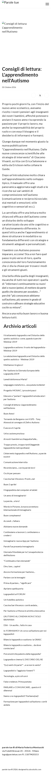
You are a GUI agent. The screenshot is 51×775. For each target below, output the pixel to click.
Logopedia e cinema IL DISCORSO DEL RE (23, 659)
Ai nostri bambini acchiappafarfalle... (21, 439)
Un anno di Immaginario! (15, 495)
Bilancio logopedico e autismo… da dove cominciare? (22, 647)
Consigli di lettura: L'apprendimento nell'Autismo (20, 406)
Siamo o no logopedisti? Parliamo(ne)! (21, 696)
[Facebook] (33, 95)
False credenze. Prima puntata (17, 681)
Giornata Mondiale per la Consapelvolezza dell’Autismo (23, 553)
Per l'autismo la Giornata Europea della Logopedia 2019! (21, 372)
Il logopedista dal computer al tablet (20, 490)
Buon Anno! (9, 413)
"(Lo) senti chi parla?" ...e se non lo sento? (22, 665)
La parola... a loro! (12, 501)
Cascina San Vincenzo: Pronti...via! (19, 479)
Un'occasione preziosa (14, 433)
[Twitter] (40, 95)
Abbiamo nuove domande (15, 526)
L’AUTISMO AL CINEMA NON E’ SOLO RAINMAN (22, 618)
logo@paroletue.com (12, 754)
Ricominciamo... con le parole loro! (19, 467)
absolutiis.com (35, 769)
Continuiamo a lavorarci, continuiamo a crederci (22, 534)
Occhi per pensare (12, 473)
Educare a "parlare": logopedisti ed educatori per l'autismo (24, 397)
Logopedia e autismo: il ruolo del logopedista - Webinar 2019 (25, 349)
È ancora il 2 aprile (12, 428)
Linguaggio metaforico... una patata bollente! (24, 385)
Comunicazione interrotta (15, 462)
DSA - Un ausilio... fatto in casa (18, 625)
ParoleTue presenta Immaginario (19, 546)
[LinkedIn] (46, 95)
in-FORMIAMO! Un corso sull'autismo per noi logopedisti (25, 632)
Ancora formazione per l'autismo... (19, 572)
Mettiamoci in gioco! (13, 365)
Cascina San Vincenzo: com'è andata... (21, 605)
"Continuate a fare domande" (17, 560)
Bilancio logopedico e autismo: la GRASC (23, 639)
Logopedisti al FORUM (14, 594)
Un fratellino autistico (14, 599)
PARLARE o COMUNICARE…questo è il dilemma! (22, 689)
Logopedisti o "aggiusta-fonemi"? (19, 670)
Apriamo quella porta (13, 588)
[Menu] (47, 4)
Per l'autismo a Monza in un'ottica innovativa (24, 610)
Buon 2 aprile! (10, 484)
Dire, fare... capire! (12, 566)
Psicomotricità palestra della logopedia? (22, 654)
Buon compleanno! (12, 515)
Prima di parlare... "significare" (18, 583)
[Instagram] (9, 762)
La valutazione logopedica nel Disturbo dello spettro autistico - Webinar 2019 (24, 358)
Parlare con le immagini (14, 577)
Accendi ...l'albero (12, 521)
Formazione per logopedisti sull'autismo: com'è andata (25, 703)
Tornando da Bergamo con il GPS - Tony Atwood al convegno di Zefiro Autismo (22, 421)
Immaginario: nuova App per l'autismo (21, 541)
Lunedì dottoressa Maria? (15, 379)
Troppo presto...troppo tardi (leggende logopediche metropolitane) (21, 446)
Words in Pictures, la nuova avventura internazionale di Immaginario (21, 508)
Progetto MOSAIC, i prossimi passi (20, 390)
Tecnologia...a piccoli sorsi (16, 676)
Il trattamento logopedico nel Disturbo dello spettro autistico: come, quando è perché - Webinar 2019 (24, 338)
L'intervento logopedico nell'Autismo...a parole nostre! (25, 455)
